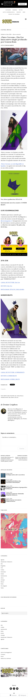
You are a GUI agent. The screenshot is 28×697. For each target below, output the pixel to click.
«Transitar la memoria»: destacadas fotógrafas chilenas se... (15, 494)
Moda (2, 583)
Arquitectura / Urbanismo (6, 561)
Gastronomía (4, 575)
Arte (2, 563)
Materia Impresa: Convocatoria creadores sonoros (13, 500)
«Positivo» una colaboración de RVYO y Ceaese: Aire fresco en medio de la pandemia (21, 458)
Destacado (3, 571)
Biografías (3, 565)
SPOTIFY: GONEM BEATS (9, 376)
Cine (2, 567)
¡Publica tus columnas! (14, 14)
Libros (2, 577)
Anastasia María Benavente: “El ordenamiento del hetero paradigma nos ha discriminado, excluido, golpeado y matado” (7, 458)
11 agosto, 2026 (9, 492)
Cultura (3, 29)
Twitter (21, 9)
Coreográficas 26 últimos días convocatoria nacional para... (13, 482)
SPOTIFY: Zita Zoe (6, 286)
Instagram (8, 9)
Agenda (2, 559)
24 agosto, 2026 (9, 473)
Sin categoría (4, 585)
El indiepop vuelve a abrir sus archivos (15, 474)
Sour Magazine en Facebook (8, 597)
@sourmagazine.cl (6, 221)
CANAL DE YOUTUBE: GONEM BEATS (12, 372)
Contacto (19, 12)
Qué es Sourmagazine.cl (9, 12)
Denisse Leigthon (9, 45)
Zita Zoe (16, 397)
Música (9, 29)
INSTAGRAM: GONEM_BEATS (10, 379)
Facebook (15, 9)
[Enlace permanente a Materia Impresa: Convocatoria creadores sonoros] (3, 500)
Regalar (22, 4)
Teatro (2, 588)
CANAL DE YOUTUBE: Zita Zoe (10, 282)
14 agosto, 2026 (9, 486)
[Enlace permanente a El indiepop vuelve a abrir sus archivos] (3, 475)
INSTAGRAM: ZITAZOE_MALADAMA (12, 289)
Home (24, 12)
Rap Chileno (11, 397)
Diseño (2, 573)
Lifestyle (3, 580)
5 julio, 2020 (8, 34)
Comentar (21, 448)
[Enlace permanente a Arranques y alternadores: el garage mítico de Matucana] (3, 488)
